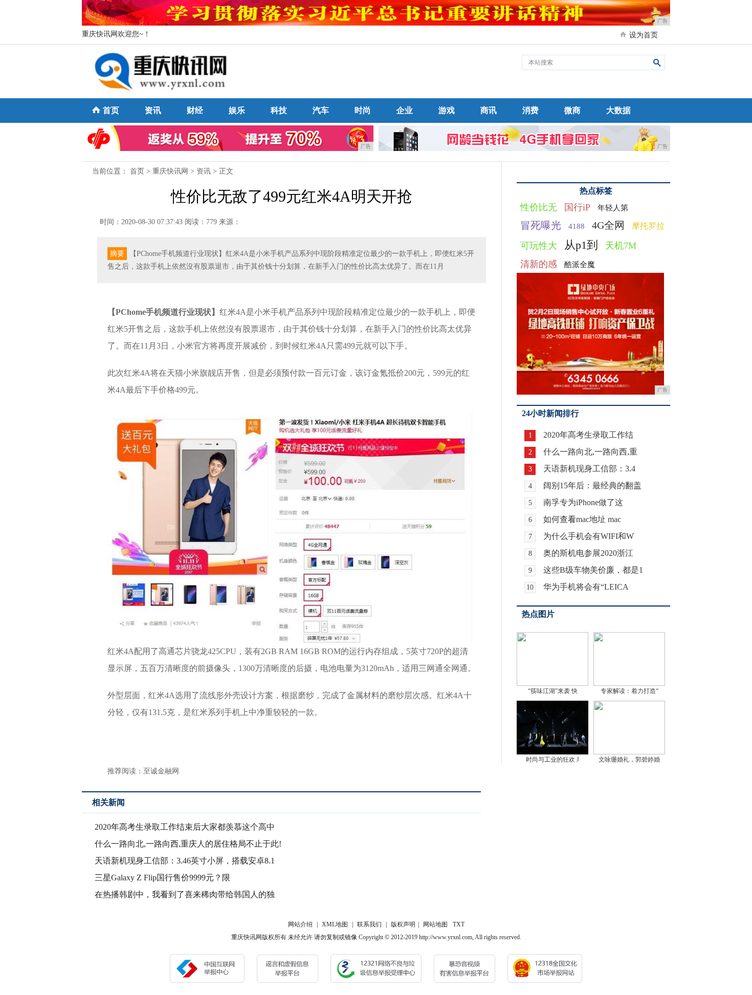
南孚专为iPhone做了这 (583, 502)
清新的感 (538, 264)
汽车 (321, 110)
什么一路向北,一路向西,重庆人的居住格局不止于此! (188, 843)
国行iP (577, 207)
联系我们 (369, 924)
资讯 (153, 110)
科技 (279, 110)
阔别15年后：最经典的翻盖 (592, 485)
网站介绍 (300, 924)
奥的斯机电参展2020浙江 (588, 553)
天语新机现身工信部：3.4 (589, 468)
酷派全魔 (579, 265)
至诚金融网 (161, 771)
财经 (195, 110)
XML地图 (335, 924)
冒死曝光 (540, 225)
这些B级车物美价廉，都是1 (593, 570)
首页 (111, 110)
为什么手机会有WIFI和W (588, 536)
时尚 (363, 110)
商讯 (488, 110)
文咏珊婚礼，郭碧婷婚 (629, 759)
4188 (576, 226)
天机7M (620, 246)
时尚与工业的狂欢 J (552, 759)
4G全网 (608, 225)
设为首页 (643, 35)
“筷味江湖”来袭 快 (553, 691)
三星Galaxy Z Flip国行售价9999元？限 (162, 877)
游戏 (446, 110)
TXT (459, 924)
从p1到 (581, 245)
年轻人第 (613, 208)
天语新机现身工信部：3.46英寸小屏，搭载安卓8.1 (185, 860)
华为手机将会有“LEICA (586, 586)
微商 (572, 110)
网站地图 (435, 924)
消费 (530, 110)
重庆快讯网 (170, 171)
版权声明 (403, 924)
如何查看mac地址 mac (582, 519)
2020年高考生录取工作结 (588, 434)
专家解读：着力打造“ (629, 691)
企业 (404, 110)
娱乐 (237, 110)
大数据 (618, 110)
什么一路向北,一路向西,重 (590, 451)
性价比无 (538, 207)
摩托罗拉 (648, 226)
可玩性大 (538, 246)
